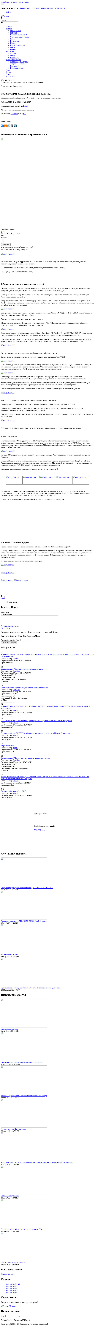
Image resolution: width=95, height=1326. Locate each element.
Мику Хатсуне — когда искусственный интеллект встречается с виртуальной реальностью (37, 1162)
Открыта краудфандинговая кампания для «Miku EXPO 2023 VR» (27, 888)
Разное (13, 49)
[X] (12, 126)
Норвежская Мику (8, 746)
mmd (3, 598)
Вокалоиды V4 (11, 1288)
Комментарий (6, 614)
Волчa (15, 748)
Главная (9, 27)
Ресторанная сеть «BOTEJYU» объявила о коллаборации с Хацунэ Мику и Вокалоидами (36, 733)
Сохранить (6, 244)
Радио (8, 70)
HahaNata (16, 671)
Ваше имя (5, 612)
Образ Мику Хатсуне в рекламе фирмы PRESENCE (21, 1062)
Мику (12, 56)
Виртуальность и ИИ (18, 35)
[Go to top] (2, 4)
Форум (8, 72)
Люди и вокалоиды (17, 64)
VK (35, 830)
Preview (13, 642)
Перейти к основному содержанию (15, 2)
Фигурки (13, 33)
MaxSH (15, 659)
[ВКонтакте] (2, 126)
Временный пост (17, 68)
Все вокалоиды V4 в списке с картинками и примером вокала (25, 758)
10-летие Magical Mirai (10, 954)
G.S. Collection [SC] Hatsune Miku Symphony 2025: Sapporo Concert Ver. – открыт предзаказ (36, 721)
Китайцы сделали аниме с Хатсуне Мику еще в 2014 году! (24, 1096)
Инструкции (11, 76)
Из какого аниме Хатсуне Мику (13, 1129)
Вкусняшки (14, 41)
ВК (24, 114)
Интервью (14, 66)
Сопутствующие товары (19, 37)
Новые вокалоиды (17, 45)
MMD (12, 47)
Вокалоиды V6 (11, 1292)
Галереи (9, 74)
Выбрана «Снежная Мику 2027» (14, 791)
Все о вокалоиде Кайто (10, 1196)
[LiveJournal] (15, 126)
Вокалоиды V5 (11, 1290)
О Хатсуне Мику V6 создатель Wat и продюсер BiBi (21, 1229)
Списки (13, 53)
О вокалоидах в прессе (19, 62)
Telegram (41, 830)
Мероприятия (15, 31)
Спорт (12, 39)
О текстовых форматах (10, 626)
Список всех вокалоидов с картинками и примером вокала (24, 688)
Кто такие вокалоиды (9, 1029)
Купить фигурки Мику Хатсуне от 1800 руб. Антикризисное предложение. (31, 988)
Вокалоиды (14, 58)
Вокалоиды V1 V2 (13, 1284)
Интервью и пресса (13, 60)
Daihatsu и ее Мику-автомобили (13, 1263)
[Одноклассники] (5, 126)
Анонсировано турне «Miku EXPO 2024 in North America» (24, 921)
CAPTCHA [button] (5, 628)
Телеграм (14, 114)
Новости (9, 29)
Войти (8, 12)
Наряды (13, 43)
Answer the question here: (10, 640)
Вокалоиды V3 (11, 1286)
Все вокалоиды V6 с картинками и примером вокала (22, 669)
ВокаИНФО (10, 51)
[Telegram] (8, 126)
